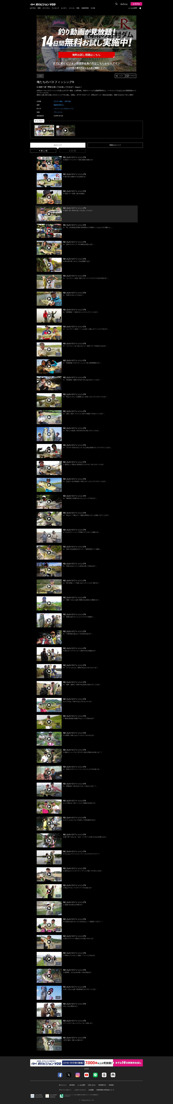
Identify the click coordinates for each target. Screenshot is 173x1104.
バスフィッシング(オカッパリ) (63, 108)
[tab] (57, 145)
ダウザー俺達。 (59, 101)
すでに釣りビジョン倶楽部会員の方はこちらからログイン (86, 63)
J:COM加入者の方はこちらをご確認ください (86, 68)
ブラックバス (58, 112)
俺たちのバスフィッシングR (55, 82)
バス (40, 76)
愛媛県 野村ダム (59, 105)
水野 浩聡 (68, 101)
